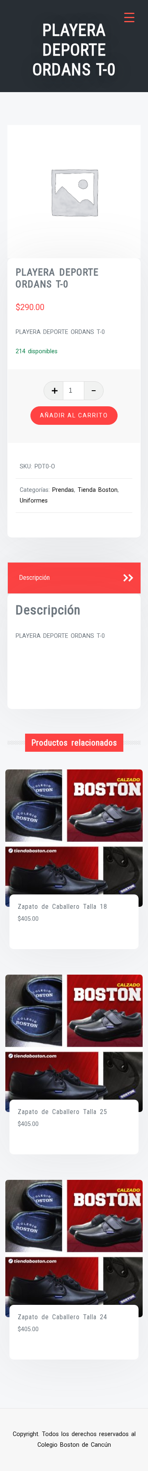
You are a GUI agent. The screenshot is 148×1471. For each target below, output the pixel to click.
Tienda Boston (98, 489)
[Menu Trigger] (129, 17)
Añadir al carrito (74, 415)
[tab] (74, 578)
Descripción (34, 577)
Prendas (63, 489)
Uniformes (34, 500)
